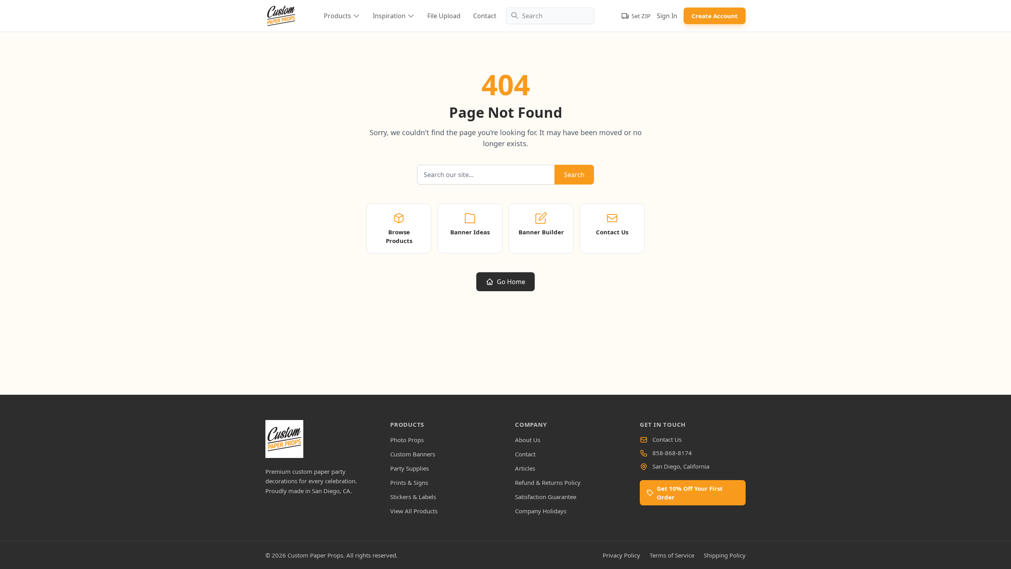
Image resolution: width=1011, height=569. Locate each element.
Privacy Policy (621, 555)
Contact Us (667, 439)
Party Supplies (409, 468)
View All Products (414, 511)
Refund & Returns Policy (548, 482)
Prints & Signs (409, 482)
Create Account (715, 16)
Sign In (667, 15)
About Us (527, 440)
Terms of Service (672, 555)
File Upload (443, 15)
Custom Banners (412, 454)
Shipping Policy (725, 555)
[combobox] (550, 16)
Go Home (511, 281)
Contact (484, 15)
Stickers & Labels (413, 497)
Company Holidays (540, 511)
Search (574, 174)
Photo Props (407, 440)
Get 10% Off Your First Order (690, 492)
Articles (525, 468)
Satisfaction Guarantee (545, 497)
